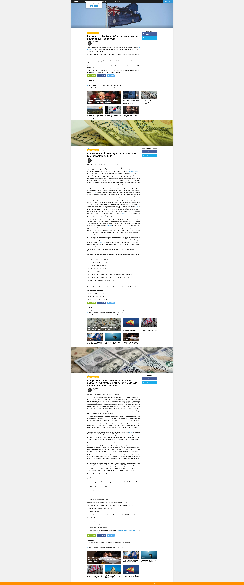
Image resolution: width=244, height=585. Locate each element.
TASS (136, 206)
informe (120, 406)
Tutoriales (104, 1)
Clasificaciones (118, 1)
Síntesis (96, 148)
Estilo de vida (111, 1)
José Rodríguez (95, 41)
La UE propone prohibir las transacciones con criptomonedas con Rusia (105, 312)
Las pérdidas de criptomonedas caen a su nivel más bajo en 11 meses (105, 315)
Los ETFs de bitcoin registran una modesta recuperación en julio (103, 87)
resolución (109, 225)
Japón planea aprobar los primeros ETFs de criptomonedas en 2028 (104, 85)
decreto (124, 213)
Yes (96, 6)
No (91, 6)
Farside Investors (133, 171)
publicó (116, 453)
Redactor (94, 42)
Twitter (146, 38)
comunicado (103, 242)
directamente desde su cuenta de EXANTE (127, 530)
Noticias (96, 30)
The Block (94, 192)
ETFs (99, 30)
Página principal (90, 30)
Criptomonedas (104, 148)
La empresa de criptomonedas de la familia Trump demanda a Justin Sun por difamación (109, 310)
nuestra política (93, 583)
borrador (89, 423)
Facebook (147, 34)
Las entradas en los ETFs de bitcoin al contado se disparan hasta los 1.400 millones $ (108, 83)
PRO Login (167, 1)
